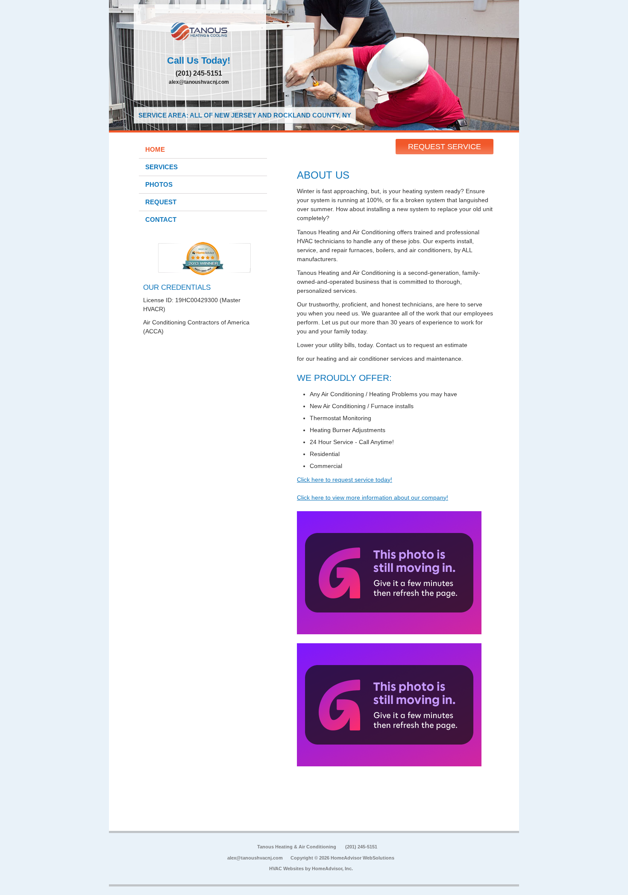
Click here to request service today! (344, 479)
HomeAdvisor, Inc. (332, 868)
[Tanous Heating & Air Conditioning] (200, 32)
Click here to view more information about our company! (372, 497)
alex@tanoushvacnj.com (199, 82)
